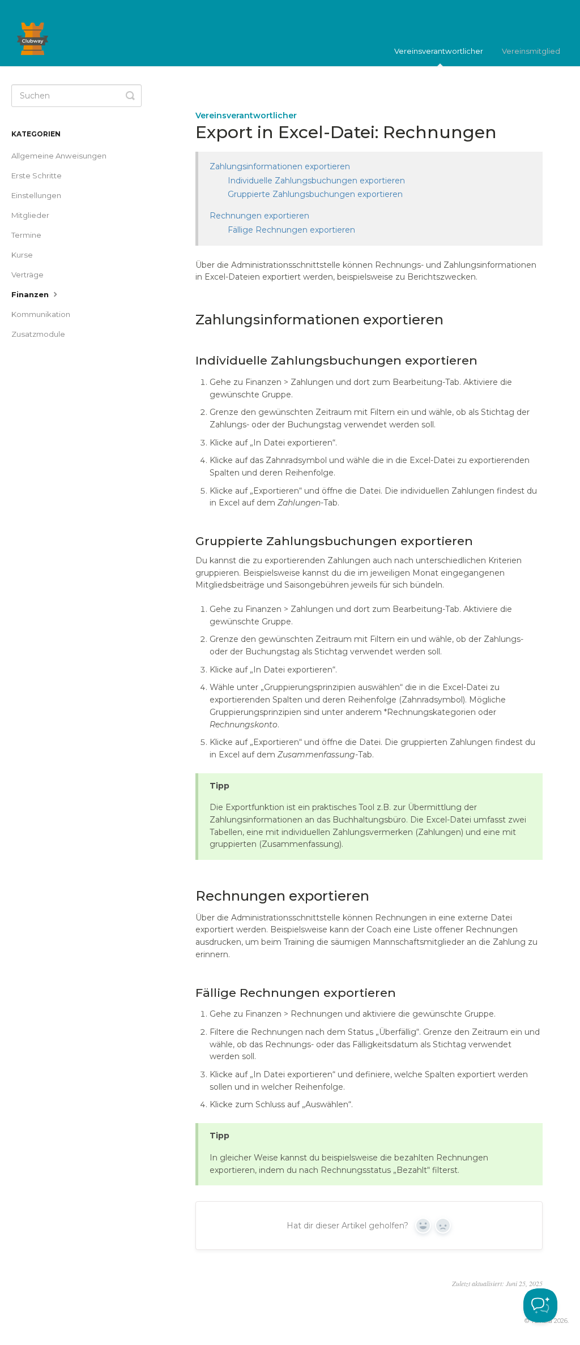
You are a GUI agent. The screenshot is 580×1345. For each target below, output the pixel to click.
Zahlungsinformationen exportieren (280, 166)
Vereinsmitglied (531, 50)
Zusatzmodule (38, 334)
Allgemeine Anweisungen (58, 155)
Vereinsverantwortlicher (438, 50)
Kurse (22, 254)
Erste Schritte (36, 175)
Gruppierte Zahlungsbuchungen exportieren (315, 194)
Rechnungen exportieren (259, 216)
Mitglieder (30, 215)
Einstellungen (36, 195)
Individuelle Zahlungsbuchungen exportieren (316, 180)
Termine (26, 234)
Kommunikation (40, 314)
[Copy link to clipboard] (183, 320)
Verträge (27, 274)
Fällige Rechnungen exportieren (291, 230)
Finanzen (31, 294)
